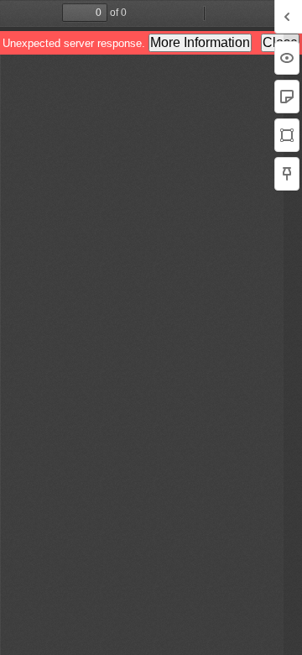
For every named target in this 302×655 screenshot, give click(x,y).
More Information (200, 42)
